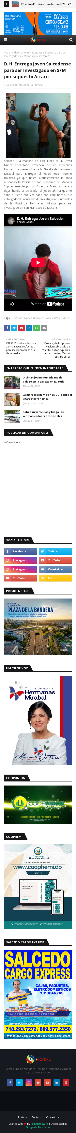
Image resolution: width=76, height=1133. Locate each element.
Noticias (17, 318)
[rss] (55, 578)
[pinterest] (66, 1082)
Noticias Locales (33, 318)
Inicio (7, 52)
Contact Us (52, 1117)
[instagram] (20, 560)
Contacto (37, 1117)
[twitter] (55, 551)
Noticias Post (52, 318)
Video (15, 52)
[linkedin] (57, 1082)
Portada (23, 1117)
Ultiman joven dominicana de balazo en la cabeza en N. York (43, 379)
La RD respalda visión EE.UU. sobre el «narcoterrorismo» (47, 397)
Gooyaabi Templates (38, 1127)
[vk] (55, 569)
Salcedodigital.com (18, 85)
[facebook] (20, 551)
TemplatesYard (39, 1124)
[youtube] (55, 560)
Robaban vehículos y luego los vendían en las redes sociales (43, 414)
